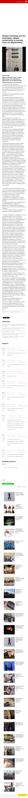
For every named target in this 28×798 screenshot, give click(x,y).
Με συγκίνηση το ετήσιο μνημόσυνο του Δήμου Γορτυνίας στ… (19, 555)
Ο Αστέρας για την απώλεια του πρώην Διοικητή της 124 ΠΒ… (19, 493)
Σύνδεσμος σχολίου (22, 350)
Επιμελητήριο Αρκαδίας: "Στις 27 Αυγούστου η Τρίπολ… (19, 567)
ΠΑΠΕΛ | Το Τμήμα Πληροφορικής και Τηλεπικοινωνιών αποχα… (19, 639)
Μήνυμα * (4, 464)
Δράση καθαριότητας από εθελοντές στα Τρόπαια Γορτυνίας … (19, 614)
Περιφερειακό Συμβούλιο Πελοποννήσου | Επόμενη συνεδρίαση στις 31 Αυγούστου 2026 (13, 337)
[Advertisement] (14, 18)
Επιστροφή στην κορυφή (21, 486)
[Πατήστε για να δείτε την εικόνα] (14, 59)
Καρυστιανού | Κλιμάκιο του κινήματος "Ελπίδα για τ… (19, 676)
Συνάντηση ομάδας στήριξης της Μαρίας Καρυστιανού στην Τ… (19, 784)
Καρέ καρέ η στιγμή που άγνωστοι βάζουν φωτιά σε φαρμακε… (19, 759)
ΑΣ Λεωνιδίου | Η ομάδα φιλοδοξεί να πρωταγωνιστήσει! (19, 651)
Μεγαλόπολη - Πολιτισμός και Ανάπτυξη (18, 711)
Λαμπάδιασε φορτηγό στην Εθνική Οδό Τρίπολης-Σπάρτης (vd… (19, 627)
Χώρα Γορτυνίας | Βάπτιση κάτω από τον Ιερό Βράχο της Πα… (19, 724)
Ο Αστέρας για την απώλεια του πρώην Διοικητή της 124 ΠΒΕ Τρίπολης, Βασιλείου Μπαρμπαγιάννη (14, 334)
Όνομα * (4, 480)
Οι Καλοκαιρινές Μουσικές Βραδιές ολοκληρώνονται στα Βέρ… (19, 530)
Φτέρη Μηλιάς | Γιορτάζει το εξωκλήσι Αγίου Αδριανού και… (18, 591)
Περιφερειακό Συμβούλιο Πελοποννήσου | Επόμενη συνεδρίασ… (19, 506)
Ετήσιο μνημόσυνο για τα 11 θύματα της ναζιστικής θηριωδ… (19, 735)
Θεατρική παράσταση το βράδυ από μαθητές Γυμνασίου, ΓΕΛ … (19, 579)
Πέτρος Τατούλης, (6, 312)
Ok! (22, 794)
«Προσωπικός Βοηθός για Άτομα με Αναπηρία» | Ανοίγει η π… (19, 688)
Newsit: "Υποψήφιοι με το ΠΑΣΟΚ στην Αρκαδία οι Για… (19, 518)
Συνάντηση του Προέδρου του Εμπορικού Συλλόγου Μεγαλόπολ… (19, 748)
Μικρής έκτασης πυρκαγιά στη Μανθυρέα (18, 772)
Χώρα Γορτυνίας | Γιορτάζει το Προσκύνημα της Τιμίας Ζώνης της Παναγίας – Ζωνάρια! (13, 331)
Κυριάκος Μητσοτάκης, (14, 312)
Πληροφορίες (23, 796)
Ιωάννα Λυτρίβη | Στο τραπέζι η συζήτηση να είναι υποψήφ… (19, 663)
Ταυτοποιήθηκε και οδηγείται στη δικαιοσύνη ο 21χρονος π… (19, 700)
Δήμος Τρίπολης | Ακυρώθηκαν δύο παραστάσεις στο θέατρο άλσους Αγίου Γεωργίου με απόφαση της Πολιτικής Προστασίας (13, 325)
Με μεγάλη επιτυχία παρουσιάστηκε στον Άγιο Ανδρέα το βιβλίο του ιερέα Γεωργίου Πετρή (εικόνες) (13, 328)
